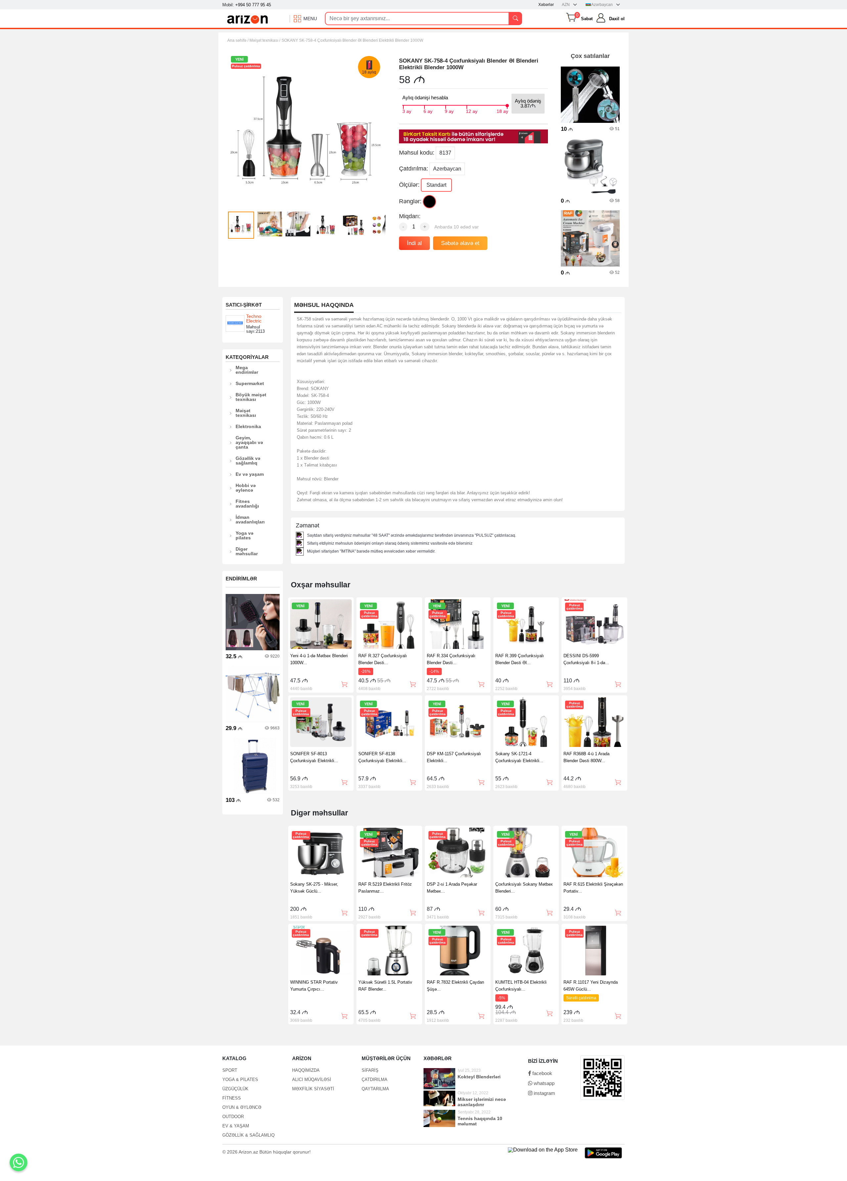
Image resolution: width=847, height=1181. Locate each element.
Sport (229, 1070)
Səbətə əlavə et (460, 243)
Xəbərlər (546, 4)
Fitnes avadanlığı (247, 504)
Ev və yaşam (250, 474)
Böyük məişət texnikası (251, 397)
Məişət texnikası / (264, 40)
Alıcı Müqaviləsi (311, 1079)
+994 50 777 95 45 (253, 4)
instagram (543, 1093)
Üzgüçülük (235, 1089)
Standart (436, 185)
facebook (541, 1073)
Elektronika (248, 426)
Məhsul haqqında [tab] (324, 305)
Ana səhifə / (238, 40)
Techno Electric (253, 318)
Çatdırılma (374, 1079)
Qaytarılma (375, 1089)
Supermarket (250, 383)
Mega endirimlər (247, 370)
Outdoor (233, 1116)
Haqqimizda (306, 1070)
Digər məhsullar (247, 551)
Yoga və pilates (244, 535)
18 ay (502, 110)
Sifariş (370, 1070)
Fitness (231, 1098)
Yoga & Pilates (240, 1079)
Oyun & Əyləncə (241, 1107)
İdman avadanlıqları (250, 519)
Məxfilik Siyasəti (313, 1089)
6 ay (428, 110)
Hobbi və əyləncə (246, 488)
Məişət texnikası (246, 413)
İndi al (414, 243)
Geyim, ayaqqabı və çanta (249, 442)
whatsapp (543, 1083)
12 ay (471, 110)
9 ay (449, 110)
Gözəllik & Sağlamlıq (248, 1135)
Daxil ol (617, 18)
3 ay (406, 110)
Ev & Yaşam (235, 1126)
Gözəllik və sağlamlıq (248, 461)
